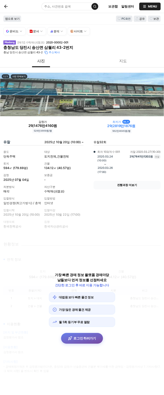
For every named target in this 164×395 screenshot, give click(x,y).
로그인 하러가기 (84, 338)
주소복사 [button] (54, 52)
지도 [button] (123, 61)
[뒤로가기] (13, 6)
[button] (82, 94)
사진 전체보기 (19, 76)
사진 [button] (41, 61)
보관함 (113, 6)
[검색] (94, 6)
